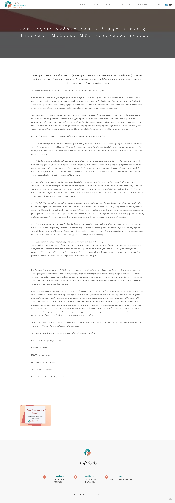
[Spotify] (94, 463)
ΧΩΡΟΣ (108, 4)
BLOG (116, 4)
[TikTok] (89, 463)
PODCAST (98, 4)
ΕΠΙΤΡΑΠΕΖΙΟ (84, 4)
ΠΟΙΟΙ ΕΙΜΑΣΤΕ (141, 4)
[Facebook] (80, 463)
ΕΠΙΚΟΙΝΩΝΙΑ (156, 4)
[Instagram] (85, 463)
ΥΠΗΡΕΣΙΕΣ (126, 4)
